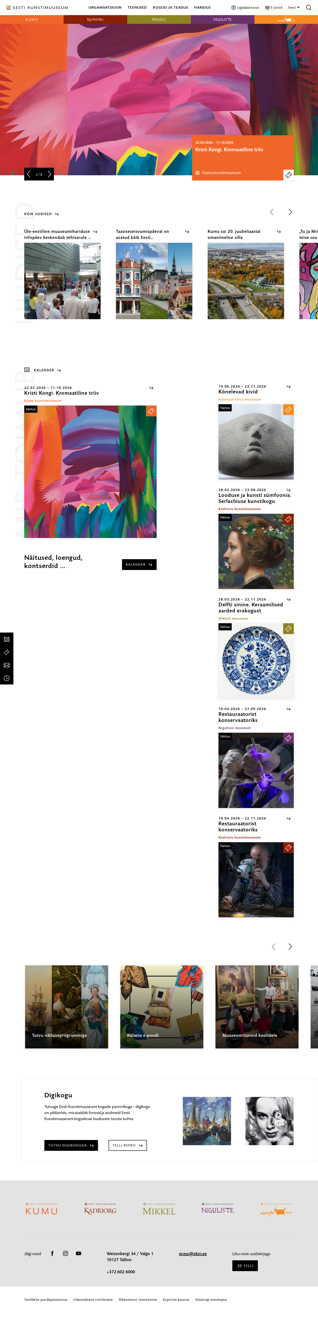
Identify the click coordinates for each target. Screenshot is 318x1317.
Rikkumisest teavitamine (138, 1300)
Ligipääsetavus (248, 7)
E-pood (276, 7)
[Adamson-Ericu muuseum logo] (286, 19)
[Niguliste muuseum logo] (222, 19)
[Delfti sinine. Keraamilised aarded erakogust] (256, 661)
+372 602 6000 (121, 1272)
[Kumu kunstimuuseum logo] (32, 19)
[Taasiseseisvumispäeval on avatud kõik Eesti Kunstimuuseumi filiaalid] (154, 285)
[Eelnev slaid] (28, 174)
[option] (243, 157)
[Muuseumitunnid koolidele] (257, 1010)
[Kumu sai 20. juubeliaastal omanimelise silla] (246, 285)
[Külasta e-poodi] (161, 1010)
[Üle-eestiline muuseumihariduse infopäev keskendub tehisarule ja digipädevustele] (62, 285)
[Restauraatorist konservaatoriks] (256, 770)
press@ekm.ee (193, 1253)
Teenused (137, 7)
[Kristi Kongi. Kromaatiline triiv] (90, 472)
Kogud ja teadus (170, 7)
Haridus (202, 7)
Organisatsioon (105, 7)
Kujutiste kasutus (176, 1300)
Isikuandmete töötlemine (93, 1300)
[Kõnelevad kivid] (256, 442)
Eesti (292, 7)
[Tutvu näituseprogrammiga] (66, 1010)
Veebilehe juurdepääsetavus (45, 1300)
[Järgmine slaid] (49, 174)
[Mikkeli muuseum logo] (159, 19)
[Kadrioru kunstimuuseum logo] (95, 19)
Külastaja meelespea (211, 1300)
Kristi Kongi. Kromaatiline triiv (229, 150)
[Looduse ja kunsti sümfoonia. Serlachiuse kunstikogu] (256, 551)
